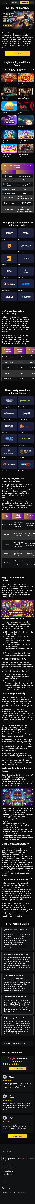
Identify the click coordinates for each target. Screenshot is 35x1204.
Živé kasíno (13, 69)
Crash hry (21, 69)
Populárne (5, 70)
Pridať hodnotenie (17, 1068)
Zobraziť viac (17, 1136)
